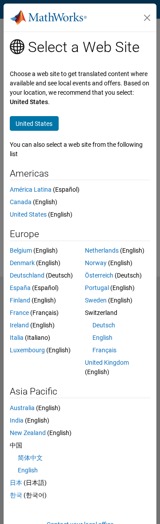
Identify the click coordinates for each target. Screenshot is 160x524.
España (20, 287)
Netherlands (102, 250)
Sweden (96, 300)
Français (104, 350)
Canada (21, 202)
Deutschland (27, 275)
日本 (16, 482)
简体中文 (30, 457)
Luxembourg (27, 350)
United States (28, 214)
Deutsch (103, 325)
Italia (17, 337)
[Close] (147, 18)
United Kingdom (107, 362)
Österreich (99, 275)
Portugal (97, 287)
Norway (96, 262)
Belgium (21, 250)
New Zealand (28, 432)
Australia (22, 407)
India (17, 420)
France (19, 312)
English (102, 337)
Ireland (19, 325)
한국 (16, 495)
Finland (20, 300)
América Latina (31, 189)
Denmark (22, 262)
